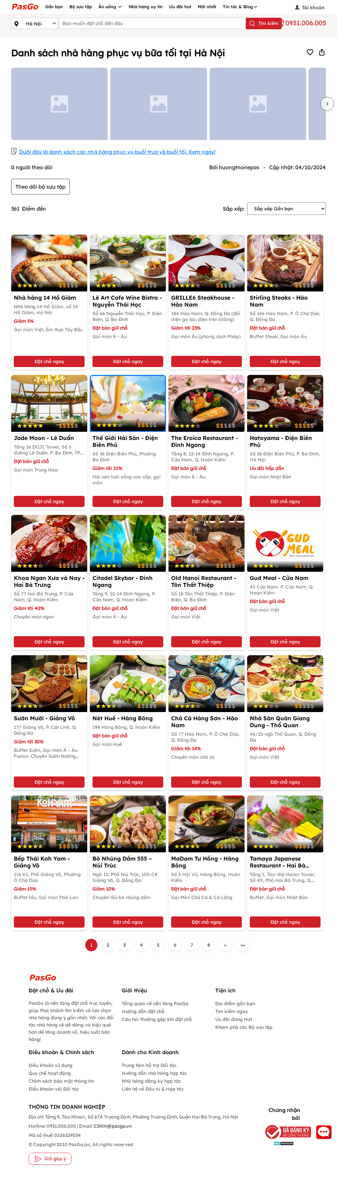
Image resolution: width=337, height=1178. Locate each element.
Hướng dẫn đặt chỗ (143, 1011)
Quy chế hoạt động (50, 1073)
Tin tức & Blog (238, 6)
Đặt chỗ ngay (49, 361)
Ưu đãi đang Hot (233, 1019)
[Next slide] (327, 104)
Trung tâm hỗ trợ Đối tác (149, 1065)
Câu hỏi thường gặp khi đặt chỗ (157, 1019)
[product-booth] (49, 263)
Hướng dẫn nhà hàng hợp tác (154, 1073)
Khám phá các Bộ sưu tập (243, 1027)
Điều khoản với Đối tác (54, 1089)
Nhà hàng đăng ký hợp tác (151, 1081)
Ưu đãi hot (180, 6)
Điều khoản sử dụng (50, 1065)
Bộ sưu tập (80, 6)
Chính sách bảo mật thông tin (61, 1081)
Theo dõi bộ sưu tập (40, 186)
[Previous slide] (10, 104)
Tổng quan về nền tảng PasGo (155, 1003)
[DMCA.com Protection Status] (280, 1143)
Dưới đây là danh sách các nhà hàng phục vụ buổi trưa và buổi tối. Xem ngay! (117, 152)
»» (243, 945)
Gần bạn (54, 6)
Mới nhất (207, 6)
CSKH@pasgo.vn (112, 1126)
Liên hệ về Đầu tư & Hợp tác (153, 1089)
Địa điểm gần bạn (235, 1003)
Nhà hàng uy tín (146, 6)
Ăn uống (107, 6)
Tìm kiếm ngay (231, 1011)
